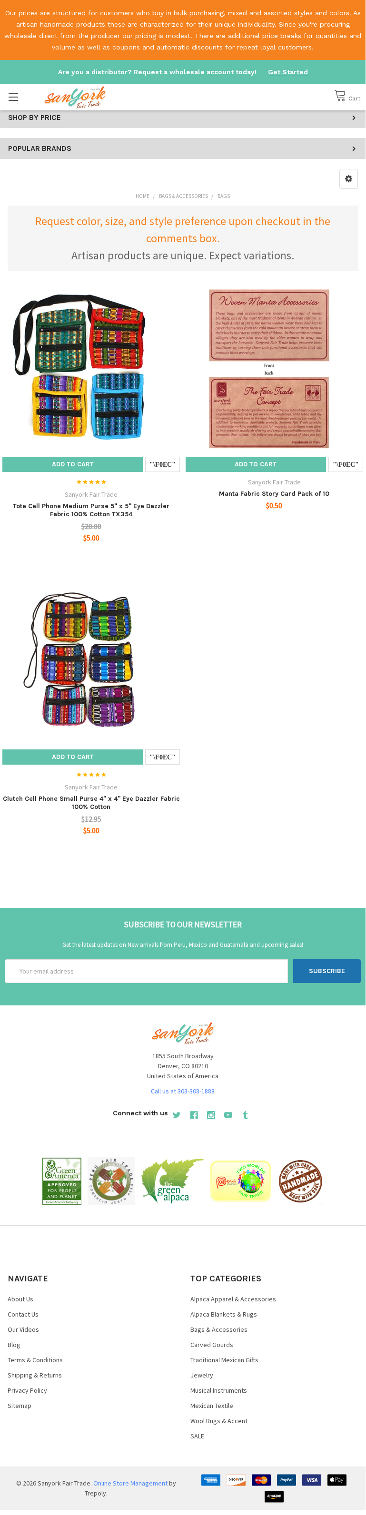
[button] (348, 179)
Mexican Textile (211, 1405)
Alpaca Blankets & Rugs (223, 1314)
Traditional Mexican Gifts (224, 1360)
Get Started (288, 72)
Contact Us (23, 1314)
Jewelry (201, 1375)
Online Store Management (130, 1483)
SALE (197, 1436)
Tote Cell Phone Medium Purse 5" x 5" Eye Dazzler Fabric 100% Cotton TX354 (91, 510)
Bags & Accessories (218, 1329)
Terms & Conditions (35, 1360)
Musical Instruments (218, 1390)
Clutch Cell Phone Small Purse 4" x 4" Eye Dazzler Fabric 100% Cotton (91, 803)
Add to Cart (73, 464)
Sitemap (19, 1405)
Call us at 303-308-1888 (183, 1091)
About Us (20, 1299)
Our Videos (23, 1329)
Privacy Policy (27, 1390)
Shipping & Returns (35, 1375)
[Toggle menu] (13, 97)
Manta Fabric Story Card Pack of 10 (274, 494)
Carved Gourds (211, 1344)
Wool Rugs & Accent (218, 1421)
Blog (14, 1344)
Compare (162, 464)
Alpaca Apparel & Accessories (233, 1299)
